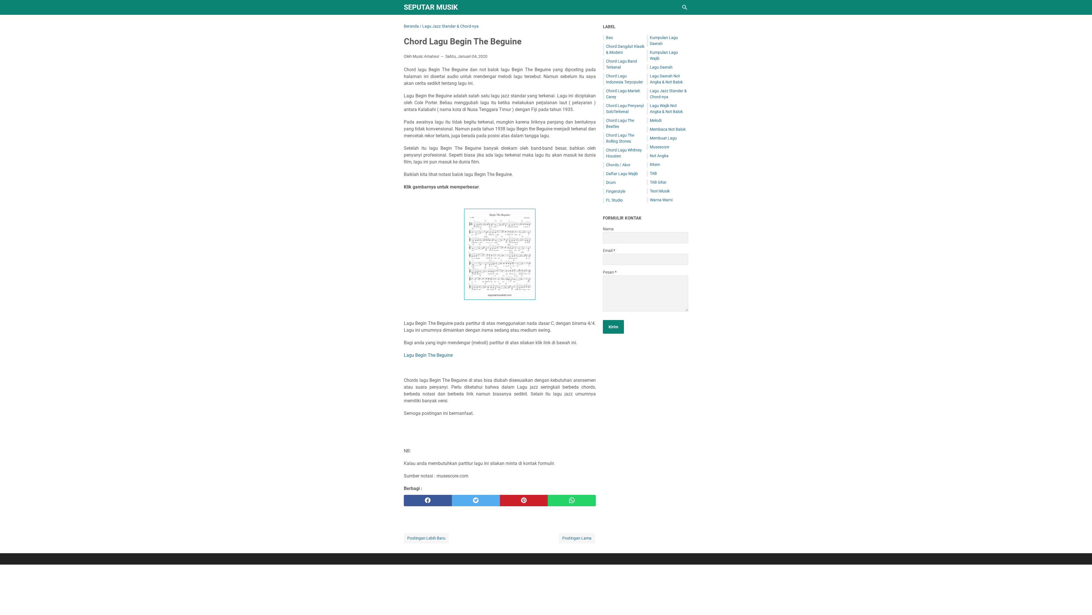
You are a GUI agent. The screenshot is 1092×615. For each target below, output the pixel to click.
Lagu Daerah (661, 67)
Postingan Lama (577, 538)
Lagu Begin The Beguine (428, 355)
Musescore (659, 147)
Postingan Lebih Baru (426, 538)
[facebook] (428, 500)
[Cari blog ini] (684, 7)
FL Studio (614, 200)
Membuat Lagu (663, 138)
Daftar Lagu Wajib (622, 173)
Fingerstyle (615, 191)
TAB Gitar (658, 182)
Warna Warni (661, 200)
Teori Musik (660, 191)
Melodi (655, 120)
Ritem (655, 164)
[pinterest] (524, 500)
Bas (609, 37)
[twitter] (476, 500)
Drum (611, 182)
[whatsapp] (572, 500)
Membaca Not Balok (668, 129)
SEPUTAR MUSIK (431, 7)
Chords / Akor (618, 165)
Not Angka (659, 155)
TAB (653, 173)
